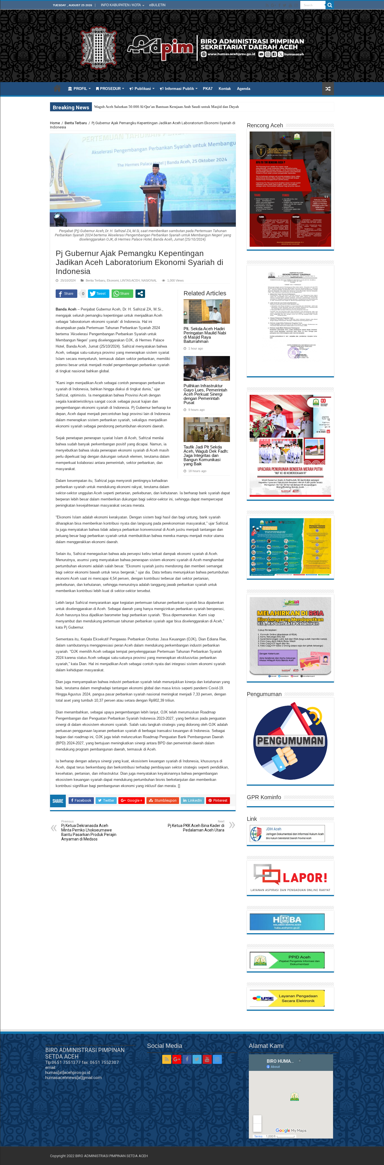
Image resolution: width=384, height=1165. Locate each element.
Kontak (225, 89)
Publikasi (143, 89)
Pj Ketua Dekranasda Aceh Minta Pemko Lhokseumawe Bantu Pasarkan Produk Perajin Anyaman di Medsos (88, 830)
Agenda (243, 89)
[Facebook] (279, 5)
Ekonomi (113, 280)
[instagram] (296, 5)
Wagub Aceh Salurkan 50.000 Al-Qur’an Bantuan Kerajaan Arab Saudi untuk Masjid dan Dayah (166, 107)
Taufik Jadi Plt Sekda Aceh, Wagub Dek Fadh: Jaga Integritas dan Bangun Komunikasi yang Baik (206, 455)
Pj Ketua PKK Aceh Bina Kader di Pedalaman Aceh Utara (196, 826)
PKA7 (208, 89)
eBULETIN (157, 5)
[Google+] (273, 5)
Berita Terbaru (76, 123)
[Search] (330, 5)
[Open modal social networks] (140, 293)
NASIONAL (149, 280)
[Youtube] (290, 5)
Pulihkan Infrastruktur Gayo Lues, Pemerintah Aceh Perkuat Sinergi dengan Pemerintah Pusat (205, 394)
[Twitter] (284, 5)
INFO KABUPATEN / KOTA (121, 5)
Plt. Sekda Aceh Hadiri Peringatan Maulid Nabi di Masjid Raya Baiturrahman (205, 335)
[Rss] (267, 5)
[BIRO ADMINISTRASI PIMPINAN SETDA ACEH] (192, 47)
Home (57, 88)
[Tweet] (98, 293)
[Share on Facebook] (66, 293)
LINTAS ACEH (130, 280)
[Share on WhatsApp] (122, 293)
